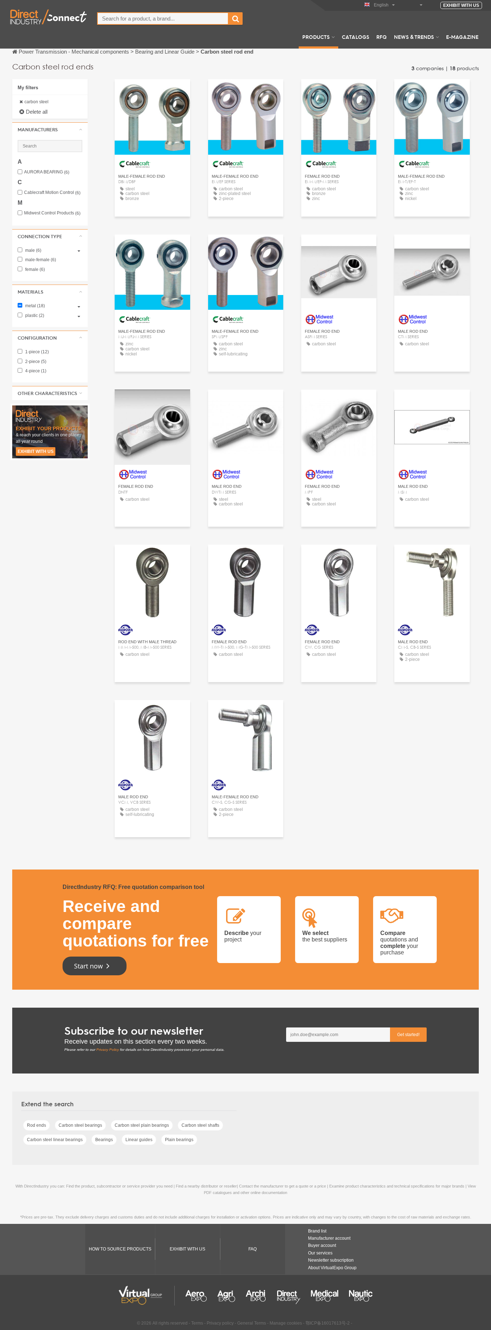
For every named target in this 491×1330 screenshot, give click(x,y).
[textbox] (163, 18)
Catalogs (355, 36)
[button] (50, 129)
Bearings (104, 1139)
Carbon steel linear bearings (55, 1139)
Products (316, 36)
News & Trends (414, 36)
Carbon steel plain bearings (142, 1125)
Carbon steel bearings (80, 1125)
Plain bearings (179, 1139)
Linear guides (138, 1139)
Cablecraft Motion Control (52, 192)
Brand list (317, 1231)
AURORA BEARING (46, 172)
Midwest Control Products (52, 213)
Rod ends (36, 1125)
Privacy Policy (107, 1050)
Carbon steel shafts (200, 1125)
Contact (152, 91)
